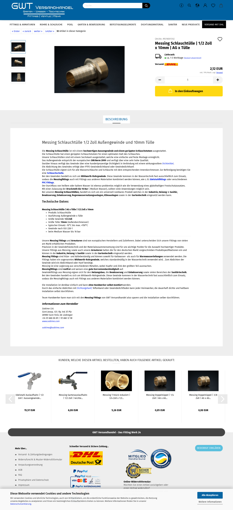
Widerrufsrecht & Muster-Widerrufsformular (40, 459)
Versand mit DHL (214, 24)
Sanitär (172, 24)
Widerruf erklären (209, 448)
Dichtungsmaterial (152, 24)
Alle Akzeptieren (210, 495)
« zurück (27, 31)
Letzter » (49, 31)
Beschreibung (116, 119)
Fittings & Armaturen (22, 24)
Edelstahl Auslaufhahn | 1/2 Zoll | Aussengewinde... (30, 397)
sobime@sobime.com (53, 327)
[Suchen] (146, 5)
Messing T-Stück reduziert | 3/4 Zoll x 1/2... (116, 397)
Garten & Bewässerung (91, 24)
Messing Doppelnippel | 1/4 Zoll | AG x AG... (160, 397)
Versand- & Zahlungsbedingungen (35, 454)
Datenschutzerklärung (20, 504)
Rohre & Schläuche (51, 24)
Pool (70, 24)
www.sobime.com (50, 321)
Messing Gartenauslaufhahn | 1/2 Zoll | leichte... (73, 397)
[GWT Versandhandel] (44, 10)
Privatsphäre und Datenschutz (33, 480)
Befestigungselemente (123, 24)
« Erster (16, 31)
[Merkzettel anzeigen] (213, 5)
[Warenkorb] (221, 5)
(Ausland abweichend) (192, 58)
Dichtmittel (168, 163)
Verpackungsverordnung (30, 464)
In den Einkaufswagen (189, 91)
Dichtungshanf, (84, 288)
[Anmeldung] (205, 5)
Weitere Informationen (210, 502)
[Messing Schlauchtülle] (89, 69)
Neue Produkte (191, 24)
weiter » (38, 31)
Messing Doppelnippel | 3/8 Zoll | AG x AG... (203, 397)
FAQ (20, 475)
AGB (20, 470)
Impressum (23, 485)
